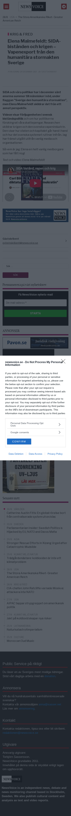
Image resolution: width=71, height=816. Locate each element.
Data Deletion (16, 453)
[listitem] (35, 424)
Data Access (35, 453)
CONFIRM (19, 441)
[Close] (64, 362)
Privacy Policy (55, 453)
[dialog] (35, 408)
